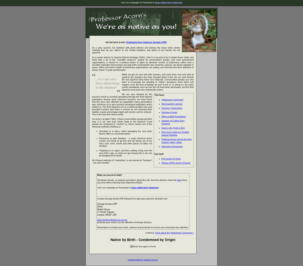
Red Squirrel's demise (172, 104)
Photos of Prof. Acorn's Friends (175, 163)
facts (179, 180)
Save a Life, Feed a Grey (173, 128)
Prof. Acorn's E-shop (171, 159)
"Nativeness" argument (172, 100)
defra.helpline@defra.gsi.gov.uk (112, 220)
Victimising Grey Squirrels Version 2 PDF (146, 42)
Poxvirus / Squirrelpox (171, 108)
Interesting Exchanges (172, 146)
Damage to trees (169, 112)
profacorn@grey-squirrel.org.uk (143, 260)
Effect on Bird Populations (173, 116)
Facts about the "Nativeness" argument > (174, 233)
